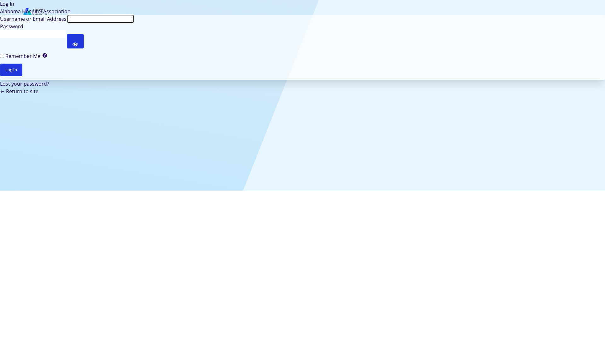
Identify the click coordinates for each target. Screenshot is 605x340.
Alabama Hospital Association (35, 11)
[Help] (45, 56)
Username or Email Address (33, 18)
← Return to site (19, 91)
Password (11, 26)
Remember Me (22, 56)
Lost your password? (24, 83)
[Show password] (75, 41)
